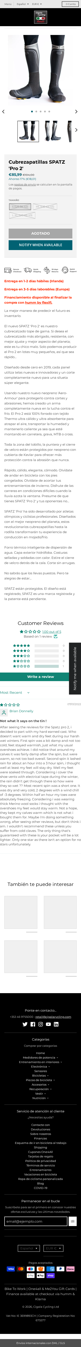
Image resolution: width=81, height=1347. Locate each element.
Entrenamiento (40, 1170)
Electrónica (39, 1066)
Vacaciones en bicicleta (40, 1174)
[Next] (76, 111)
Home (40, 1053)
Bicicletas (39, 1075)
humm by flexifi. (38, 302)
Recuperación (39, 1089)
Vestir (39, 1093)
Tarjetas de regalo (40, 1156)
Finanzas (40, 1138)
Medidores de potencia (39, 1057)
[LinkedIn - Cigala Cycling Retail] (56, 1024)
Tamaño (14, 200)
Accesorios (39, 1084)
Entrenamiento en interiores (39, 1062)
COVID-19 (40, 1188)
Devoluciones (40, 1129)
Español (21, 4)
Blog (40, 1183)
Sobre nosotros (40, 1134)
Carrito (71, 4)
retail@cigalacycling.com (53, 1016)
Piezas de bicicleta (39, 1080)
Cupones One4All (40, 1152)
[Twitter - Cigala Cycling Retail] (25, 1024)
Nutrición (39, 1098)
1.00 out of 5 (51, 632)
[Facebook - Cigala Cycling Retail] (32, 1024)
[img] (10, 705)
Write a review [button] (40, 677)
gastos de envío (25, 184)
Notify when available (40, 245)
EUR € (35, 4)
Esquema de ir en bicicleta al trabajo (40, 1143)
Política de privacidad (40, 1161)
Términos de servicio (40, 1165)
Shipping (40, 1147)
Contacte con (40, 1125)
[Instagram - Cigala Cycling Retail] (40, 1024)
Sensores (40, 1071)
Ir (73, 1221)
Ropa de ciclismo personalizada (40, 1179)
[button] (21, 666)
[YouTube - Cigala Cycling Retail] (48, 1024)
